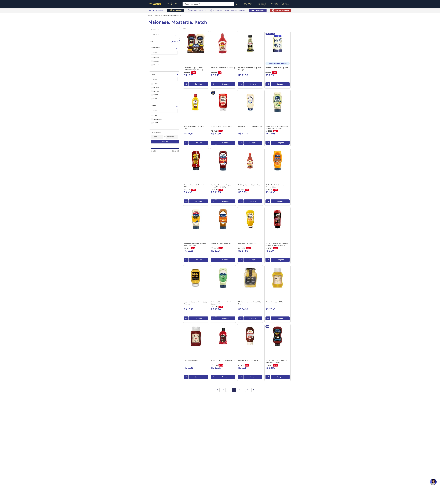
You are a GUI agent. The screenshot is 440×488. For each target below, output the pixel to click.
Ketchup (156, 57)
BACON (155, 123)
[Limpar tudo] (175, 41)
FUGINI (155, 95)
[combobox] (211, 4)
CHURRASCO (157, 119)
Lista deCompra (264, 4)
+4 (268, 201)
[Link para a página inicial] (150, 15)
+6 (186, 84)
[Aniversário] (155, 4)
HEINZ (155, 99)
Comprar (198, 84)
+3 (186, 201)
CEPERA (156, 91)
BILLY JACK (157, 88)
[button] (165, 48)
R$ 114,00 (175, 151)
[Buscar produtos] (236, 4)
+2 (213, 84)
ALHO (155, 115)
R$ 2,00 (153, 151)
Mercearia (157, 15)
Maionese (156, 61)
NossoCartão (250, 4)
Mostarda (156, 65)
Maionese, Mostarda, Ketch (172, 15)
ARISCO (156, 84)
